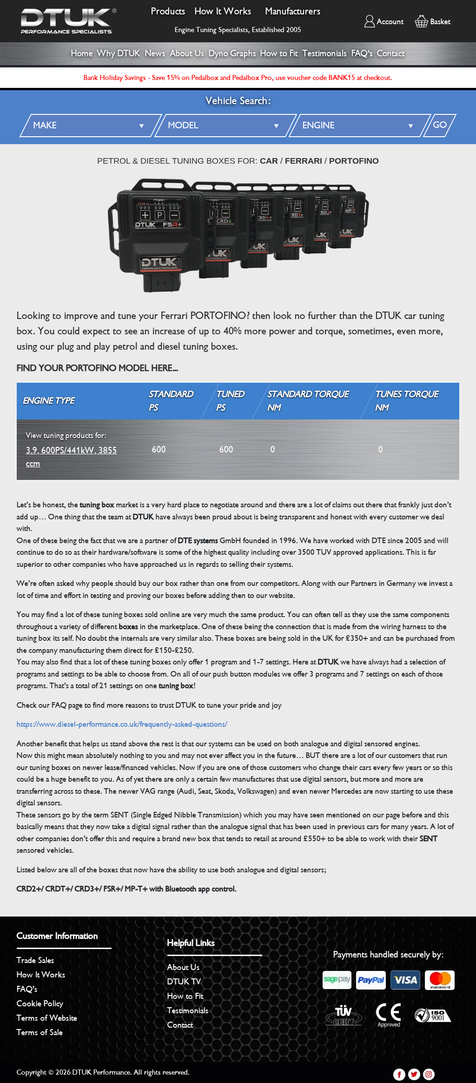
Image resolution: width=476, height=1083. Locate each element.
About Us (187, 53)
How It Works (223, 11)
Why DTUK (118, 53)
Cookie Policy (40, 1003)
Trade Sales (35, 960)
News (155, 53)
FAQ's (362, 53)
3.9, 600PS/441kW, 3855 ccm (71, 450)
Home (82, 53)
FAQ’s (27, 989)
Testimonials (325, 53)
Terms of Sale (40, 1032)
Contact (391, 53)
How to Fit (279, 53)
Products (168, 11)
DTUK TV (184, 982)
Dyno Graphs (232, 53)
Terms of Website (47, 1018)
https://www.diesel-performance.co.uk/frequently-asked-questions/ (122, 724)
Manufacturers (293, 11)
